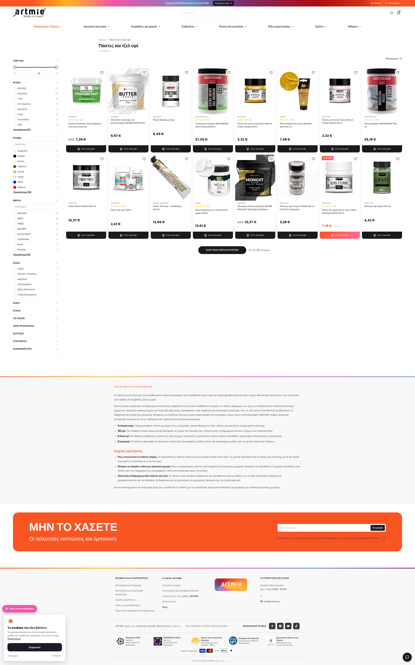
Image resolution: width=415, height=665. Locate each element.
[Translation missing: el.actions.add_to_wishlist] (102, 72)
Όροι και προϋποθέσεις (127, 605)
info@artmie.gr (272, 601)
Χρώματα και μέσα (95, 26)
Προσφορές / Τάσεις (46, 26)
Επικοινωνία (169, 601)
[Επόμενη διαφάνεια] (102, 91)
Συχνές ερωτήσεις (125, 599)
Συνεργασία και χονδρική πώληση (180, 590)
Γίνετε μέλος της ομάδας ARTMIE (180, 596)
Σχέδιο (319, 26)
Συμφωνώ (35, 647)
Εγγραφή (378, 528)
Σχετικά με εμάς (171, 585)
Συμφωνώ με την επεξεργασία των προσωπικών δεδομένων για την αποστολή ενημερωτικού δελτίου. (329, 538)
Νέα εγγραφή (394, 3)
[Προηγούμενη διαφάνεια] (69, 91)
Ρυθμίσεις (56, 655)
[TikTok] (296, 626)
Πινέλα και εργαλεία (231, 26)
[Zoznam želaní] (391, 13)
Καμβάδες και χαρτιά (144, 26)
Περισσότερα (14, 638)
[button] (393, 58)
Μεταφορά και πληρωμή (128, 585)
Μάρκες (353, 26)
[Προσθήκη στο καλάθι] (86, 148)
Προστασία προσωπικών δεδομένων (134, 610)
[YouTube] (288, 626)
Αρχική (102, 39)
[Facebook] (272, 626)
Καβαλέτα (188, 26)
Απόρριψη (13, 655)
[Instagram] (280, 626)
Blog (164, 607)
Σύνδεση (377, 3)
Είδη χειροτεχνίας (279, 26)
